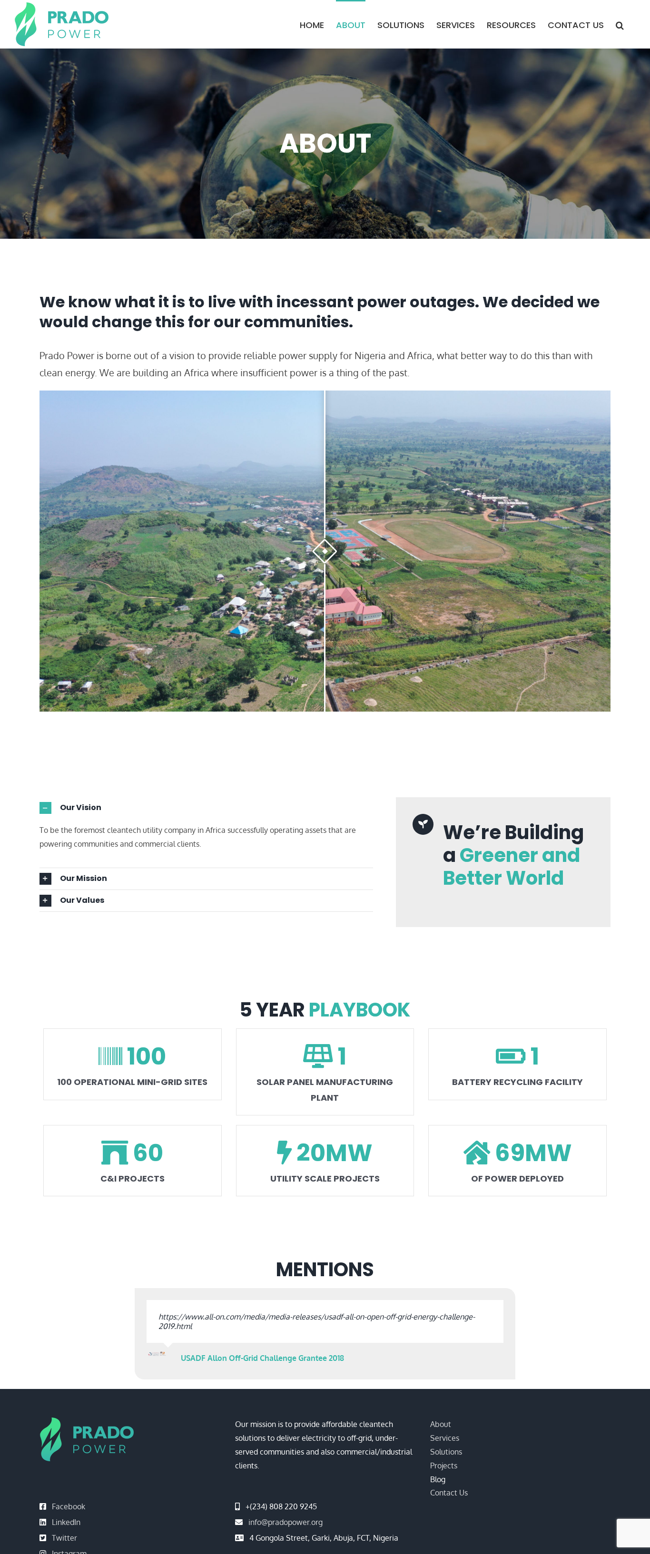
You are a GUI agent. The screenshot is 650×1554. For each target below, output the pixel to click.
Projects (443, 1456)
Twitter (64, 1528)
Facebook (68, 1497)
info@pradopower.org (285, 1512)
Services (444, 1428)
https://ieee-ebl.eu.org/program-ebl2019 (227, 1316)
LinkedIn (66, 1512)
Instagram (69, 1544)
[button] (620, 24)
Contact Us (449, 1483)
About (440, 1414)
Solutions (446, 1442)
